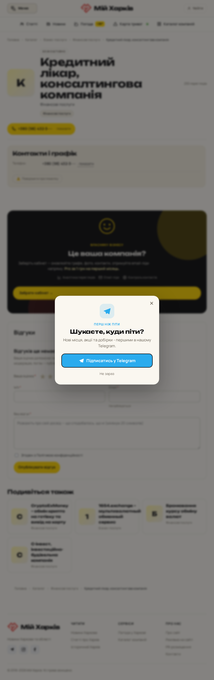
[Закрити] (151, 303)
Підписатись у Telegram (110, 360)
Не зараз (107, 373)
